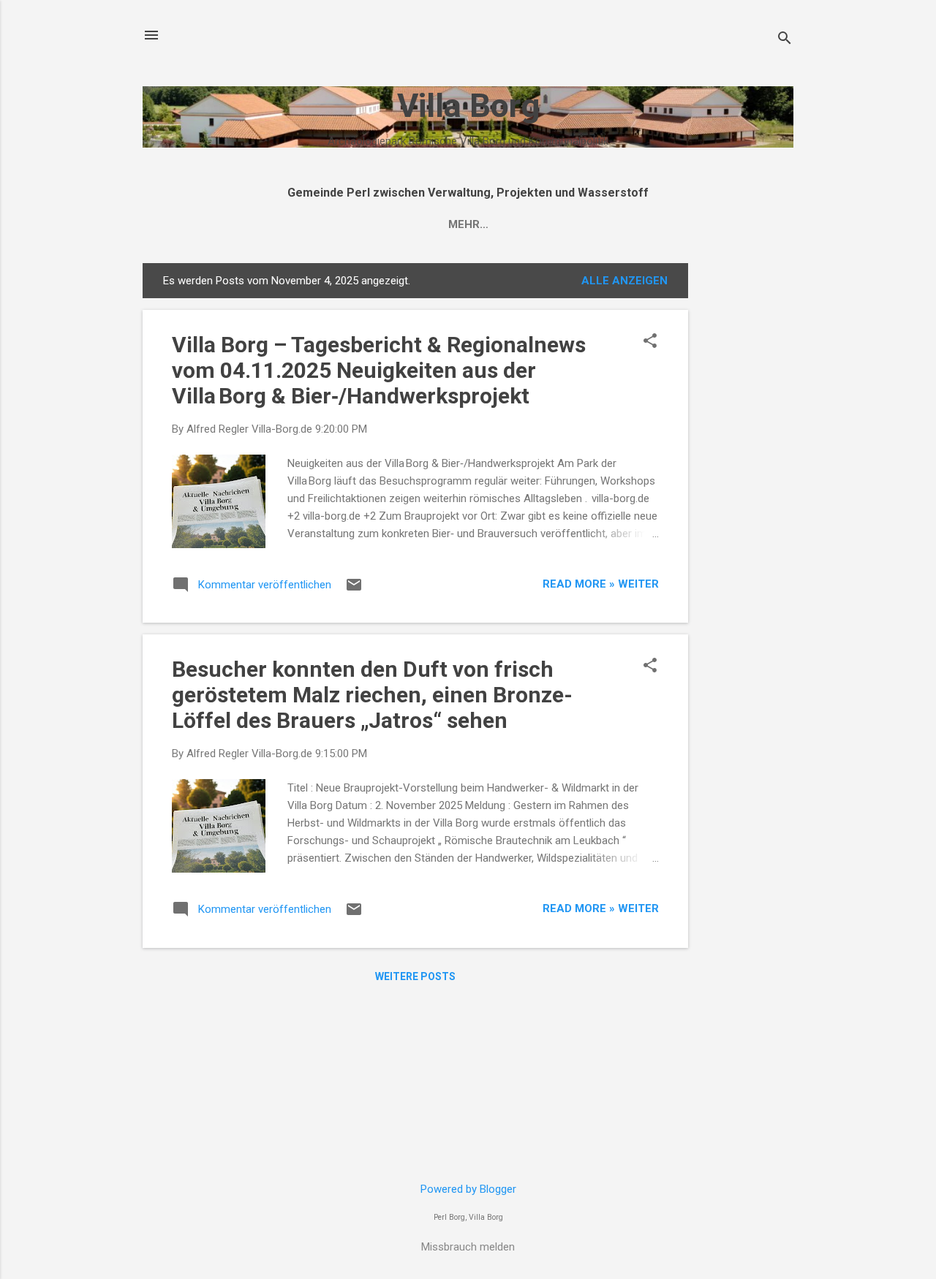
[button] (650, 342)
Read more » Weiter (601, 584)
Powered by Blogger (468, 1189)
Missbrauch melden (468, 1246)
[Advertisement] (746, 482)
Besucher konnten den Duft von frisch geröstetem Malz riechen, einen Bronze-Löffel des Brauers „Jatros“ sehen (372, 694)
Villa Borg (468, 105)
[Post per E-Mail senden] (354, 589)
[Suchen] (784, 40)
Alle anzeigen (624, 280)
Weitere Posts (415, 976)
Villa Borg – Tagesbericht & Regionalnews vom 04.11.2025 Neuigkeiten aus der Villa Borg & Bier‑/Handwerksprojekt (379, 370)
